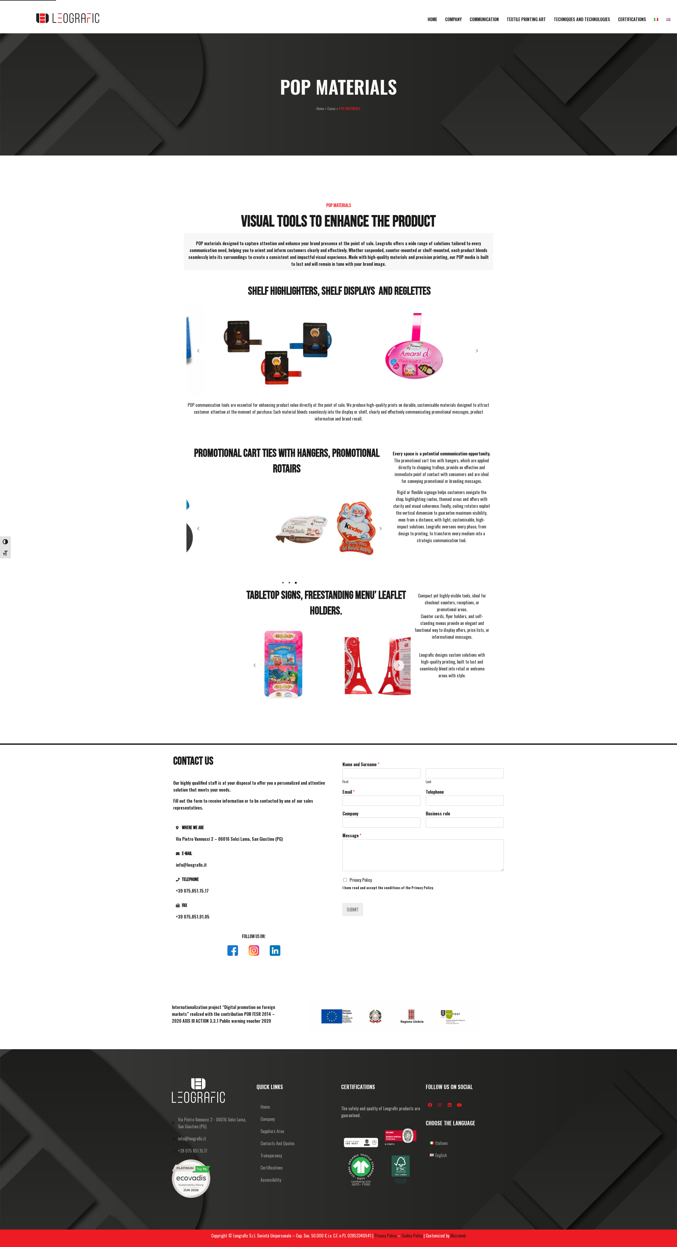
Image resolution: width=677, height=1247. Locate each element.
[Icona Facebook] (232, 950)
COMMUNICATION (484, 19)
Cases (331, 108)
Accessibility (270, 1180)
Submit (353, 909)
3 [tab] (296, 582)
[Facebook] (430, 1105)
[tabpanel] (289, 528)
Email (348, 792)
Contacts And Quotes (277, 1143)
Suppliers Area (272, 1131)
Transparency (271, 1155)
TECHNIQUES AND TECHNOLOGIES (582, 19)
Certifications (271, 1167)
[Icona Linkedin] (275, 950)
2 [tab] (289, 582)
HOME (432, 19)
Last (428, 781)
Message (351, 835)
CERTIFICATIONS (632, 19)
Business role (438, 813)
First (345, 781)
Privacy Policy (361, 880)
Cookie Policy (412, 1235)
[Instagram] (440, 1105)
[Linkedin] (449, 1105)
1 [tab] (283, 582)
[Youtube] (459, 1105)
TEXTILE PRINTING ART (526, 19)
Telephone (435, 792)
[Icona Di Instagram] (253, 950)
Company (350, 813)
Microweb (458, 1235)
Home (320, 108)
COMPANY (453, 19)
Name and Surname (360, 764)
